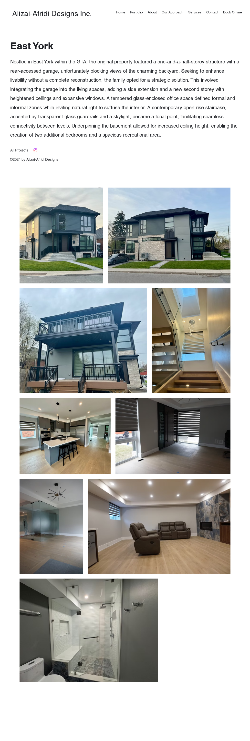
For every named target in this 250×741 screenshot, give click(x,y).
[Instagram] (35, 150)
